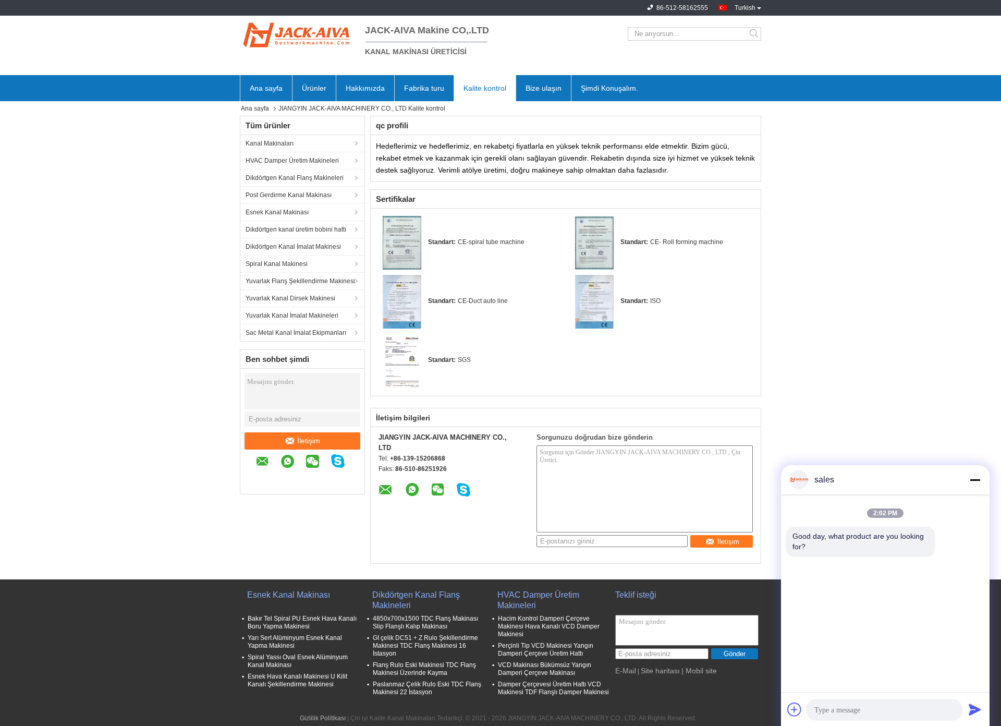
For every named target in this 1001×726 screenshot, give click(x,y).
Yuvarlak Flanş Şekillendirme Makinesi (300, 281)
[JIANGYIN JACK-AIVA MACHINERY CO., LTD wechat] (317, 463)
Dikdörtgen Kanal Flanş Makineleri (295, 178)
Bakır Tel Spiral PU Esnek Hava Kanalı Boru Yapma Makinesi (302, 622)
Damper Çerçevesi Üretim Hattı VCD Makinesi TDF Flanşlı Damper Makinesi (553, 688)
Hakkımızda (365, 88)
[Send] (975, 709)
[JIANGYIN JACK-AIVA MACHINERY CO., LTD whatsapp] (292, 463)
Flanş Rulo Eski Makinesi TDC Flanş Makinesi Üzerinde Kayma (424, 668)
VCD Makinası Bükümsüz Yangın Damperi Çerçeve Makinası (544, 668)
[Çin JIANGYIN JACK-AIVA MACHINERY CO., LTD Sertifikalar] (402, 242)
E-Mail (625, 671)
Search (754, 34)
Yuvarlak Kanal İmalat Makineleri (292, 315)
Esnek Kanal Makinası (277, 212)
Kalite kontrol (484, 88)
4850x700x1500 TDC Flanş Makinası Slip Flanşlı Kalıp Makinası (425, 622)
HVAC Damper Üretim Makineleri (292, 160)
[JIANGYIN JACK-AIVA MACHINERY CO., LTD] (297, 34)
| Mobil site (699, 671)
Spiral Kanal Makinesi (277, 264)
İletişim (308, 441)
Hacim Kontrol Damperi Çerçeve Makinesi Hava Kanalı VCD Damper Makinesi (549, 626)
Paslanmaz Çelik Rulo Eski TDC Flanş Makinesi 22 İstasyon (427, 688)
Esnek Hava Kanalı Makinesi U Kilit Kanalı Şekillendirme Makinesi (297, 680)
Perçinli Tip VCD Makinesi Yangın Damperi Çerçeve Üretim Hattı (545, 649)
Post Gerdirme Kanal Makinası (289, 195)
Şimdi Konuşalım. (609, 88)
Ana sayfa (266, 88)
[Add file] (794, 709)
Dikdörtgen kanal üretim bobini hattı (296, 229)
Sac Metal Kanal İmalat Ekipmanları (296, 332)
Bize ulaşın (543, 88)
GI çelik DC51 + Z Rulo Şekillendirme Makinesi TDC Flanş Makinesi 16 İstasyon (425, 645)
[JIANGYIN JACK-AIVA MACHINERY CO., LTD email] (267, 463)
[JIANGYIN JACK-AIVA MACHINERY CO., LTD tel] (261, 478)
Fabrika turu (424, 88)
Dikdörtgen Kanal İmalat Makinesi (293, 246)
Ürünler (314, 88)
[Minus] (975, 480)
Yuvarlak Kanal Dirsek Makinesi (290, 298)
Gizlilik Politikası (323, 718)
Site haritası (660, 671)
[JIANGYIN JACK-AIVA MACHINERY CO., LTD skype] (343, 462)
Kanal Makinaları (270, 143)
